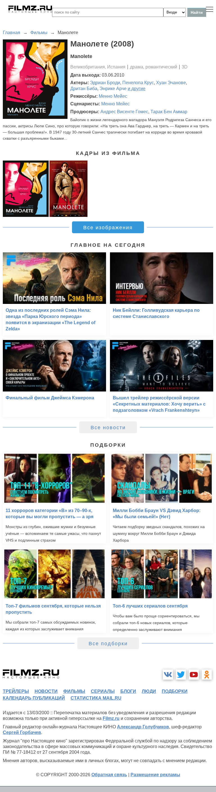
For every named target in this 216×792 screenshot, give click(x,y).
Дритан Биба (83, 88)
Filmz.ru (111, 718)
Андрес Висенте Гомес (124, 111)
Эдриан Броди (105, 82)
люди (149, 691)
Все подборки (108, 643)
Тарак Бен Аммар (168, 111)
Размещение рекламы (155, 774)
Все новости (108, 427)
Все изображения (108, 227)
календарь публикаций (34, 698)
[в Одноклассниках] (207, 674)
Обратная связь (109, 774)
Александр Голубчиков (143, 726)
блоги (128, 691)
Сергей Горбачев (22, 732)
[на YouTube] (194, 674)
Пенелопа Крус (138, 82)
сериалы (103, 691)
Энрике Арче (113, 88)
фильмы (74, 691)
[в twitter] (181, 674)
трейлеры (16, 691)
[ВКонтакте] (168, 674)
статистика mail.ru (96, 698)
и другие (136, 88)
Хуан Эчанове (171, 82)
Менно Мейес (113, 96)
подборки (175, 691)
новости (46, 691)
